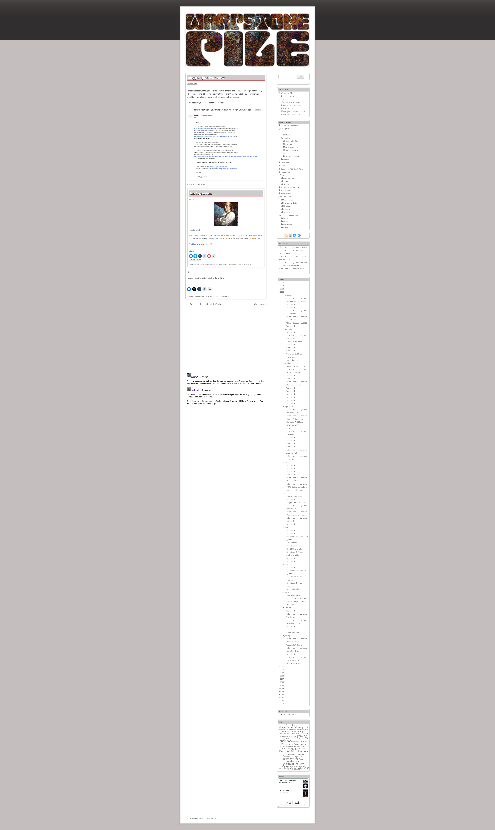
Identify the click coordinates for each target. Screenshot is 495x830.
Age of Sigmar (294, 725)
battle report (296, 730)
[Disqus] (226, 338)
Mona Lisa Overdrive (287, 780)
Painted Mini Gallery (293, 751)
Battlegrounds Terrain (294, 490)
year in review (294, 769)
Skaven (301, 754)
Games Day (292, 736)
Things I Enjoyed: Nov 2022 (296, 323)
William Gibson (285, 782)
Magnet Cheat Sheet (294, 496)
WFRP (306, 768)
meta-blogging (289, 748)
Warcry (301, 759)
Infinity (304, 741)
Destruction (296, 733)
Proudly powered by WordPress (197, 818)
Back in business (292, 360)
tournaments (290, 758)
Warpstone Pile (211, 296)
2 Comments (192, 84)
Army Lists (303, 727)
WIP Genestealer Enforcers (296, 598)
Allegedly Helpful (288, 727)
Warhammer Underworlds (293, 766)
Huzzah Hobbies (289, 714)
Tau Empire (295, 756)
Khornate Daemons (293, 744)
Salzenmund (290, 755)
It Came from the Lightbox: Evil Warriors (204, 304)
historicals (305, 738)
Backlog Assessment (294, 341)
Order (299, 749)
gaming (302, 736)
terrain (302, 757)
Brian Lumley (284, 792)
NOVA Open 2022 (293, 425)
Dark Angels (300, 731)
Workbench (260, 304)
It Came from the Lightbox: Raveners (292, 247)
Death (288, 733)
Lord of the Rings (294, 747)
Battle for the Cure (285, 730)
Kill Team (284, 746)
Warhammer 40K (293, 763)
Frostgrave (284, 736)
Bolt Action (285, 731)
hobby (285, 740)
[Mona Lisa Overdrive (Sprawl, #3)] (305, 787)
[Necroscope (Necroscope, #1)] (305, 796)
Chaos (292, 731)
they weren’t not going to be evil (234, 94)
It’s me (288, 629)
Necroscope (284, 790)
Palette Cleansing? (293, 632)
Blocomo (213, 818)
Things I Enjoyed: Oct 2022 (296, 366)
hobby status (295, 742)
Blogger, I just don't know (296, 502)
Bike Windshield (292, 543)
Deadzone (282, 733)
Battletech (304, 730)
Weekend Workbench (294, 589)
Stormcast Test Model (294, 422)
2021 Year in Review (293, 663)
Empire (305, 733)
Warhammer (293, 761)
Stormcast (286, 757)
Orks (303, 749)
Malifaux (304, 746)
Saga (283, 755)
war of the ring (284, 768)
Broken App (290, 357)
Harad (298, 738)
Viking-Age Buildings (294, 354)
